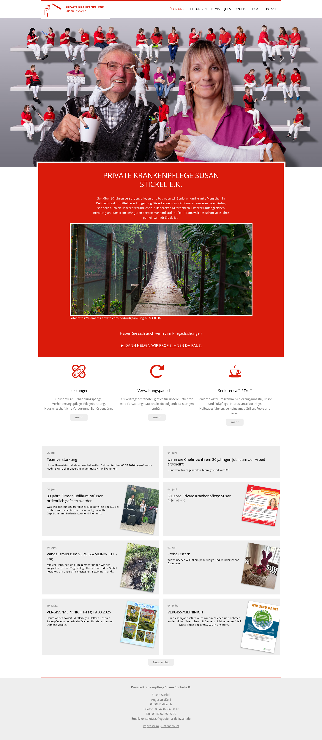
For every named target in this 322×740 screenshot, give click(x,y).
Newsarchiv (161, 662)
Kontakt (269, 9)
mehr (79, 417)
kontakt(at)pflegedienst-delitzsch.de (166, 719)
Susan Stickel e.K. (84, 9)
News (215, 9)
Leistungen (198, 9)
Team (254, 9)
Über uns (177, 9)
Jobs (227, 9)
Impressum (151, 726)
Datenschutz (170, 726)
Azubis (241, 9)
